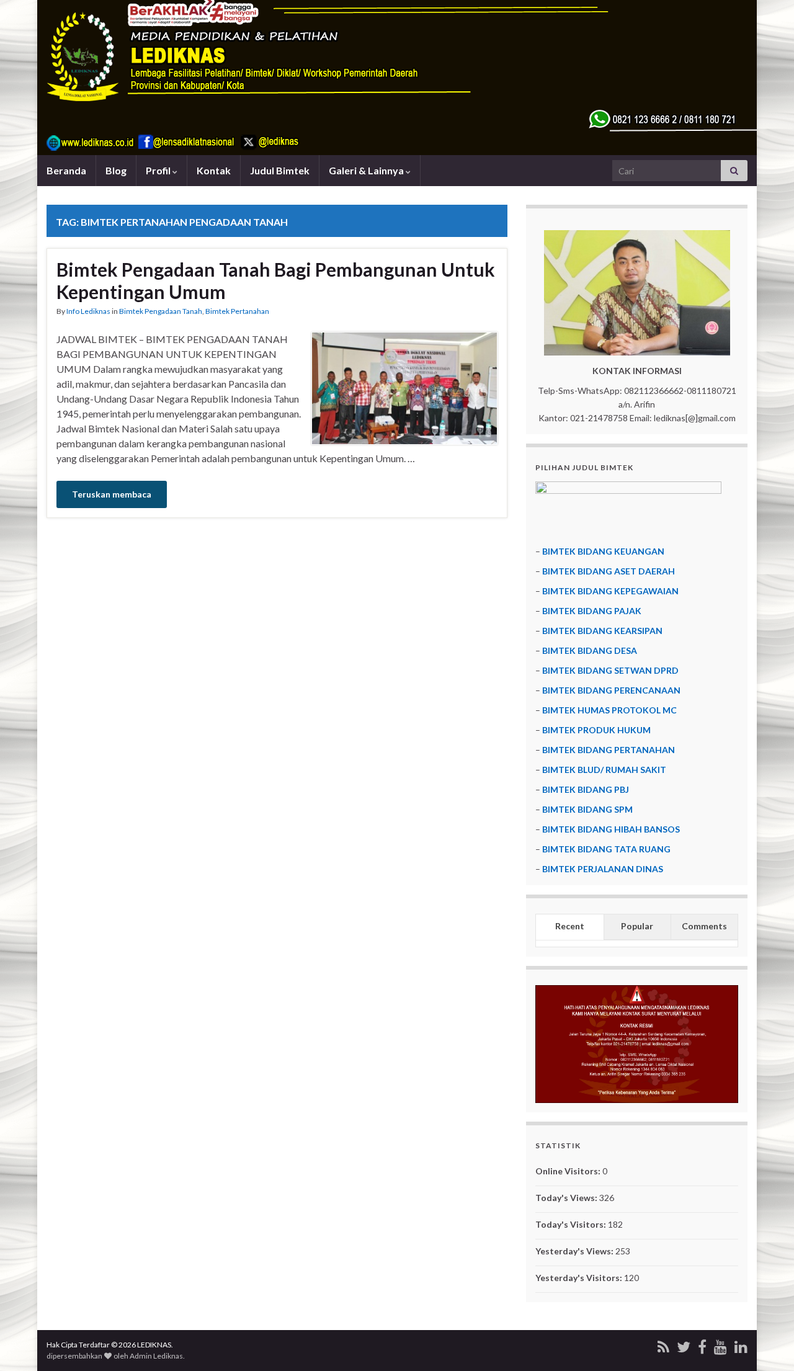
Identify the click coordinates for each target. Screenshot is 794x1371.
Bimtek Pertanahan (237, 311)
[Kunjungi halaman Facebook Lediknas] (702, 1345)
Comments (704, 926)
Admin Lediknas (156, 1355)
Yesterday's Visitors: (579, 1277)
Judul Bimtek (280, 170)
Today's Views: (567, 1197)
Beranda (66, 170)
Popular (637, 926)
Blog (116, 170)
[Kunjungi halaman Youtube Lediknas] (720, 1345)
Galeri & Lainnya (367, 170)
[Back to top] (766, 1343)
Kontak (214, 170)
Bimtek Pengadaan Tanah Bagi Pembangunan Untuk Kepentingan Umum (275, 280)
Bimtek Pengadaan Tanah (160, 311)
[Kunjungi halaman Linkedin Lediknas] (740, 1345)
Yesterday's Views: (575, 1251)
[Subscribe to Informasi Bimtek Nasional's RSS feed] (663, 1345)
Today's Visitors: (571, 1224)
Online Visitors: (568, 1171)
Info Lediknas (88, 311)
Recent (569, 926)
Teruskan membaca (111, 494)
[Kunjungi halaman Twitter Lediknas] (683, 1345)
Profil (159, 170)
